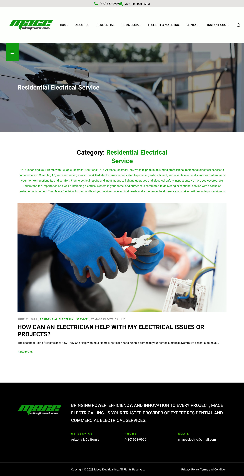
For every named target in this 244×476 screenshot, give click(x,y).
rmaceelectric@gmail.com (197, 439)
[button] (238, 25)
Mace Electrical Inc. (111, 319)
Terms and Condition (213, 469)
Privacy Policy (190, 469)
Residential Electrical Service (64, 319)
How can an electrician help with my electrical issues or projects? (111, 331)
